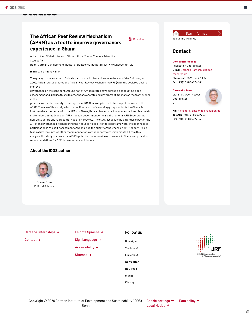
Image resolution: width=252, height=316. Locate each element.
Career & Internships (40, 232)
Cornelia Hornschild (184, 61)
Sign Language (86, 239)
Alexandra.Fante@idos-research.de (199, 110)
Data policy (187, 300)
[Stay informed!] (197, 33)
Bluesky (130, 241)
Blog (128, 275)
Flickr (128, 282)
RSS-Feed (131, 268)
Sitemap (81, 254)
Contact (31, 239)
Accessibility (85, 247)
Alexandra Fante (183, 90)
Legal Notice (156, 305)
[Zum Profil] (213, 96)
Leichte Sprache (87, 232)
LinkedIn (130, 254)
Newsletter (132, 261)
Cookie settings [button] (158, 300)
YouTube (130, 248)
